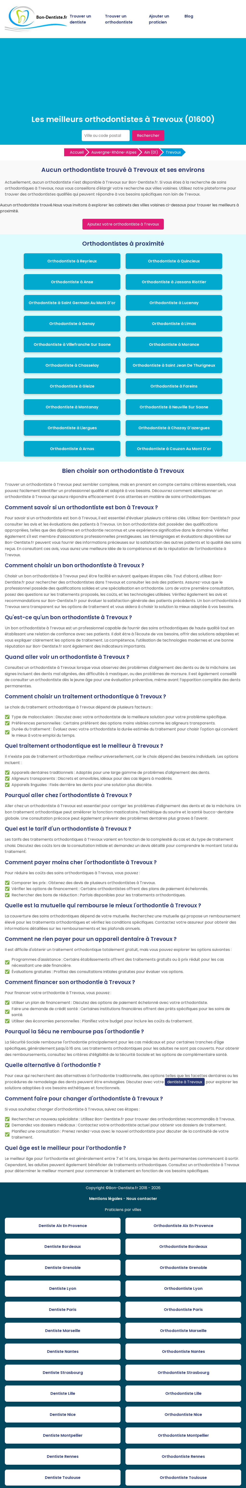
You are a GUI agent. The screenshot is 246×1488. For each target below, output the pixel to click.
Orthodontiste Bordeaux (183, 1246)
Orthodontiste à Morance (174, 344)
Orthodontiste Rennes (183, 1456)
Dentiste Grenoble (63, 1267)
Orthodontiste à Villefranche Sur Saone (72, 344)
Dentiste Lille (62, 1393)
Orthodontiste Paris (183, 1309)
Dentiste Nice (63, 1414)
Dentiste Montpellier (63, 1435)
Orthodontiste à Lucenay (174, 303)
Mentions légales (105, 1198)
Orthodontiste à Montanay (72, 407)
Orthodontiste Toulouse (183, 1477)
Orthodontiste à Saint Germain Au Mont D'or (72, 303)
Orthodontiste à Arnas (72, 449)
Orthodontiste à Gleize (72, 386)
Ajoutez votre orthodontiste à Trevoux (123, 224)
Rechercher (148, 135)
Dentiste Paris (62, 1309)
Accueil (77, 152)
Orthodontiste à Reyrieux (72, 261)
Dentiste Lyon (62, 1288)
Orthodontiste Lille (183, 1393)
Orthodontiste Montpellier (183, 1435)
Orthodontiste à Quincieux (174, 261)
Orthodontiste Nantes (183, 1351)
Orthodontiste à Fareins (173, 386)
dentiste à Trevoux (184, 1082)
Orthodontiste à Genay (72, 323)
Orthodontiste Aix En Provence (183, 1225)
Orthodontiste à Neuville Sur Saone (174, 407)
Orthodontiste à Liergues (72, 428)
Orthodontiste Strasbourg (183, 1372)
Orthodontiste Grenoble (183, 1267)
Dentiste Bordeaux (62, 1246)
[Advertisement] (123, 77)
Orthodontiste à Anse (72, 282)
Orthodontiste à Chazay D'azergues (174, 428)
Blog (188, 16)
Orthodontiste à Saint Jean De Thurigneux (174, 365)
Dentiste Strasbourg (63, 1372)
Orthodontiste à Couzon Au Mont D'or (174, 449)
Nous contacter (141, 1198)
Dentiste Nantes (63, 1351)
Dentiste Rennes (63, 1456)
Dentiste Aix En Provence (63, 1225)
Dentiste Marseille (62, 1330)
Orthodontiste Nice (183, 1414)
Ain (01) (151, 152)
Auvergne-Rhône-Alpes (113, 152)
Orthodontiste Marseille (183, 1330)
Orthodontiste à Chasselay (72, 365)
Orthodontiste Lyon (183, 1288)
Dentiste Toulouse (62, 1477)
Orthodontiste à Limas (174, 323)
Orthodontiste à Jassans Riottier (174, 282)
